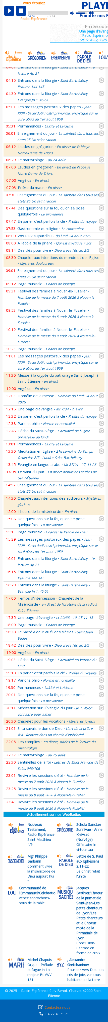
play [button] (9, 11)
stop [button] (21, 11)
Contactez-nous (57, 1007)
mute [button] (75, 13)
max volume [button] (91, 13)
